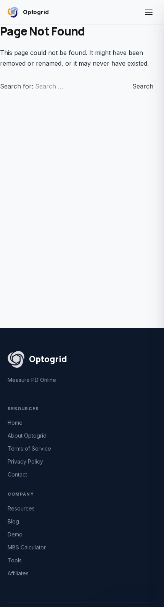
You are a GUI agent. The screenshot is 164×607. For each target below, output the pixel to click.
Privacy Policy (25, 461)
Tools (15, 560)
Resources (21, 508)
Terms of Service (29, 448)
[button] (148, 12)
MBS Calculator (27, 547)
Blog (13, 521)
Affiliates (18, 573)
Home (15, 422)
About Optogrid (27, 435)
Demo (15, 534)
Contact (17, 474)
